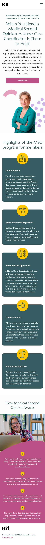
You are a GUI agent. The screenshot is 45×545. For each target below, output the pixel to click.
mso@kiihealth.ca (22, 467)
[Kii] (5, 4)
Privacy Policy (7, 537)
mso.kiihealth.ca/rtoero (18, 459)
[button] (22, 80)
